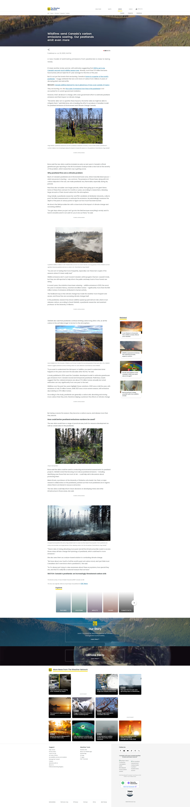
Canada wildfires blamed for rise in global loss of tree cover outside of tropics (82, 85)
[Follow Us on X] (139, 751)
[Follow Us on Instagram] (124, 751)
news (51, 13)
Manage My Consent (54, 759)
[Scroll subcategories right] (134, 602)
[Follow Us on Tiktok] (131, 751)
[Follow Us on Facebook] (120, 751)
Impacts (62, 13)
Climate (57, 13)
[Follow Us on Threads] (135, 751)
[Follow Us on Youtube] (128, 751)
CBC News (84, 584)
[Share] (49, 50)
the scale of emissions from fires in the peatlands (83, 89)
